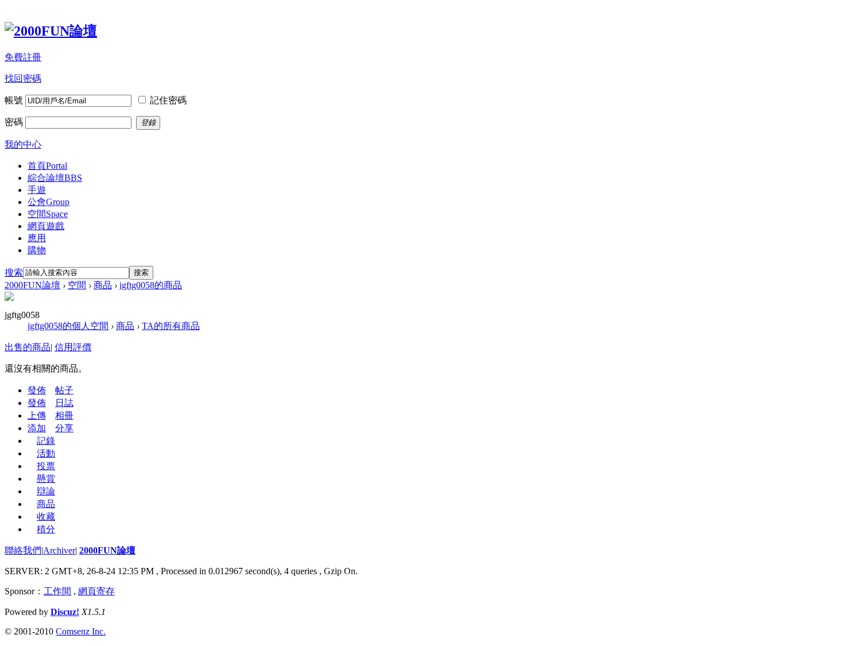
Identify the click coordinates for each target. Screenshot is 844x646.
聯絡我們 (23, 550)
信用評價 (73, 347)
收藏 (46, 516)
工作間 (57, 591)
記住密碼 (168, 100)
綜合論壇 (55, 178)
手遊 (37, 190)
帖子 (64, 390)
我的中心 (23, 144)
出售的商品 (28, 347)
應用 (37, 238)
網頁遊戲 (46, 226)
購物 (37, 250)
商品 (103, 285)
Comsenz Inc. (81, 631)
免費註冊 (23, 57)
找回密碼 (23, 78)
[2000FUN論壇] (51, 31)
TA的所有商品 (171, 326)
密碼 (14, 122)
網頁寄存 (96, 591)
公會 (48, 202)
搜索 (14, 272)
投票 (46, 466)
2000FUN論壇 (32, 285)
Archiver (59, 550)
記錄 (46, 441)
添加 (37, 428)
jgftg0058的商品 (150, 285)
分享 (64, 428)
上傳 (37, 415)
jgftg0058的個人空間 (68, 326)
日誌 (64, 403)
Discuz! (65, 612)
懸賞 (46, 478)
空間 (48, 214)
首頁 (47, 166)
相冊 (64, 415)
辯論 (46, 491)
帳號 (14, 100)
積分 (46, 529)
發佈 (37, 390)
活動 (46, 453)
